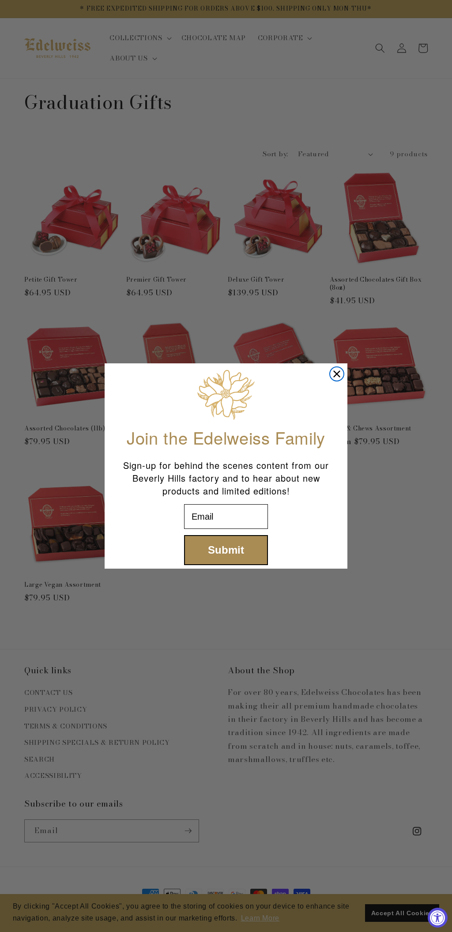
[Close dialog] (337, 374)
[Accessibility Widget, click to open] (438, 918)
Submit (226, 550)
